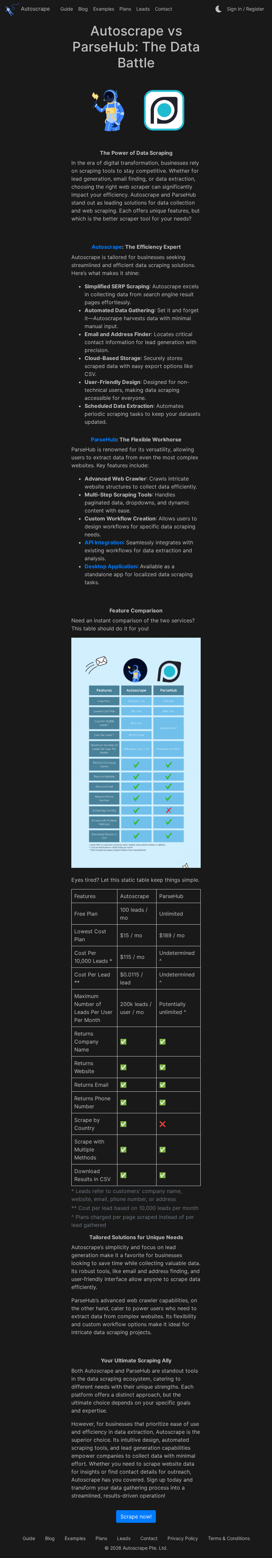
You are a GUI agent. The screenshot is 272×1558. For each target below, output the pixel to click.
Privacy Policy (183, 1538)
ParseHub (103, 439)
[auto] (219, 9)
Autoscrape (34, 8)
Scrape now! (136, 1516)
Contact (163, 9)
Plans (125, 9)
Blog (83, 9)
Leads (143, 9)
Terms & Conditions (229, 1538)
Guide (66, 9)
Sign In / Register (245, 9)
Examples (103, 9)
